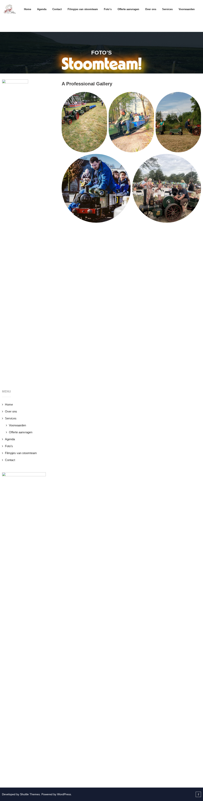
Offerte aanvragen (20, 432)
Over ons (11, 411)
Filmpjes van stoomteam (21, 453)
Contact (10, 460)
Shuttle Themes (30, 794)
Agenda (10, 439)
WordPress (64, 794)
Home (27, 9)
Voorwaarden (17, 425)
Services (10, 418)
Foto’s (9, 446)
